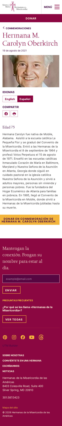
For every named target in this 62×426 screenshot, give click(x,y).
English (10, 99)
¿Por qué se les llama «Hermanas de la (27, 308)
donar (31, 18)
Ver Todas (14, 319)
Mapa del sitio (10, 407)
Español (25, 99)
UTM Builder (10, 345)
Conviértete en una (22, 360)
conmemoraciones (18, 28)
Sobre (13, 355)
